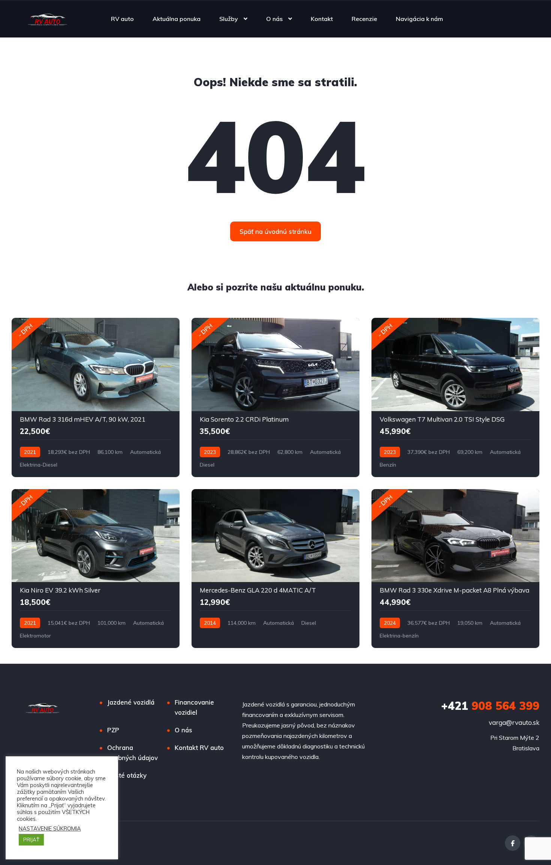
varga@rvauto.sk (514, 722)
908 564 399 (490, 706)
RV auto (122, 18)
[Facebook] (512, 843)
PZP (113, 730)
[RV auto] (47, 18)
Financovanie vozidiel (194, 707)
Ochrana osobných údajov (132, 753)
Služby (228, 18)
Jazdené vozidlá (130, 702)
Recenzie (364, 18)
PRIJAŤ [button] (31, 840)
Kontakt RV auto (199, 747)
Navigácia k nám (419, 18)
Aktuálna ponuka (177, 18)
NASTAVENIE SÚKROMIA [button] (50, 828)
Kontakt (322, 18)
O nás (274, 18)
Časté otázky (127, 775)
